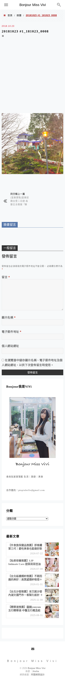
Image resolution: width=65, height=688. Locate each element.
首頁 (10, 15)
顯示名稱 (9, 317)
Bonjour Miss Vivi (32, 5)
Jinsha (35, 671)
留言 (6, 277)
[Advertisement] (32, 77)
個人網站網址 (10, 346)
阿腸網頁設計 (38, 674)
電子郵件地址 (11, 332)
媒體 (19, 15)
